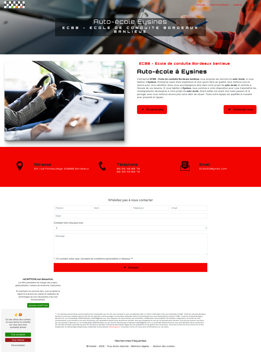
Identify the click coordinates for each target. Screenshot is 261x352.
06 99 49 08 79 (128, 171)
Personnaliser (18, 345)
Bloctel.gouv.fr (114, 327)
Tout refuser (18, 340)
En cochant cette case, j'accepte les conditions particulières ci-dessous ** (94, 258)
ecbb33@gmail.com (213, 168)
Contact (251, 4)
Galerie (237, 4)
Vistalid (92, 346)
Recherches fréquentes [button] (130, 340)
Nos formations (219, 4)
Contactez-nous (243, 109)
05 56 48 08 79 (128, 168)
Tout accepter (18, 334)
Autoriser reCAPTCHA (38, 305)
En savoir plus (155, 109)
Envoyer (133, 267)
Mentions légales (140, 346)
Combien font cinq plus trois (68, 222)
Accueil (201, 4)
